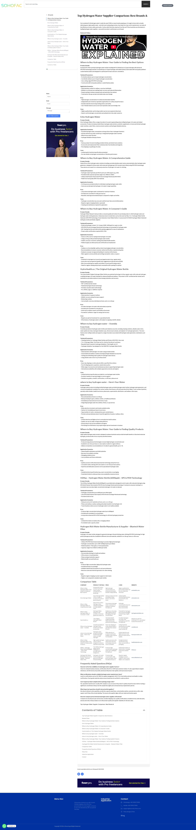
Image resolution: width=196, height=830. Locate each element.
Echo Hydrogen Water (53, 22)
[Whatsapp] (82, 774)
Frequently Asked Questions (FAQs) (56, 62)
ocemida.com (135, 627)
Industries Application (88, 754)
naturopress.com (136, 605)
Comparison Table (52, 59)
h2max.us (134, 649)
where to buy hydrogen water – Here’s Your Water (58, 42)
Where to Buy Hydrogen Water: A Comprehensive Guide (56, 26)
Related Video (85, 718)
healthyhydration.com (137, 642)
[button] (144, 710)
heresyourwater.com (137, 634)
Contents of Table (52, 64)
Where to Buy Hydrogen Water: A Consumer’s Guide (56, 30)
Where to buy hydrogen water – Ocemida (57, 38)
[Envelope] (78, 774)
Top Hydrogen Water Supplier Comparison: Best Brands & (97, 715)
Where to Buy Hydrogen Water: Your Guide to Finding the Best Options (58, 19)
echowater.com (135, 598)
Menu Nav (85, 751)
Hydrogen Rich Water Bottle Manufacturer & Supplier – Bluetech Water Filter (58, 55)
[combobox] (82, 4)
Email (47, 101)
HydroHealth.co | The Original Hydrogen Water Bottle (57, 35)
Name (47, 93)
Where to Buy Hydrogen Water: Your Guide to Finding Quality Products (58, 46)
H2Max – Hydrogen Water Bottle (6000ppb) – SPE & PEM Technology (58, 51)
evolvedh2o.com (136, 590)
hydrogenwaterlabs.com (137, 613)
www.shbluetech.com (137, 657)
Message (48, 108)
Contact (84, 757)
